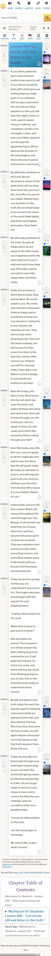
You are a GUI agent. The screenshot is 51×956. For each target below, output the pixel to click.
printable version (42, 872)
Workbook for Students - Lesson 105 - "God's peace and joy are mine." (24, 901)
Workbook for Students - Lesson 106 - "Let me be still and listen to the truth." (25, 915)
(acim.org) (6, 864)
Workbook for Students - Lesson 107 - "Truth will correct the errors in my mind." (25, 931)
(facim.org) (6, 867)
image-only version (21, 872)
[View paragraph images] (46, 59)
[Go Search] (47, 17)
